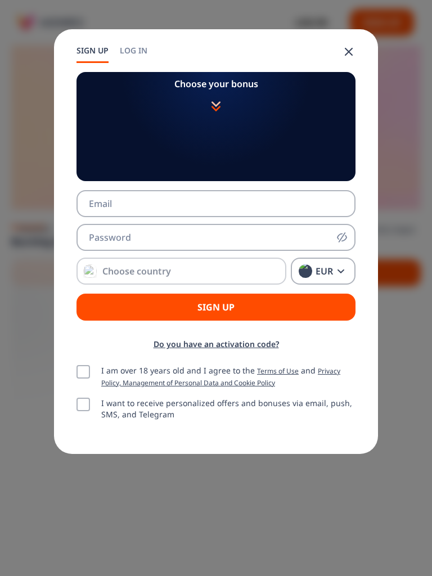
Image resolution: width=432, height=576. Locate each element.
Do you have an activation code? (216, 344)
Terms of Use (278, 370)
